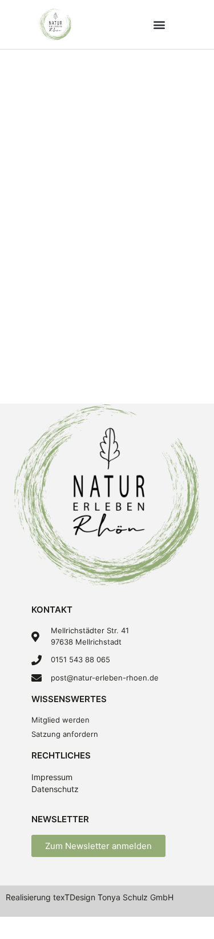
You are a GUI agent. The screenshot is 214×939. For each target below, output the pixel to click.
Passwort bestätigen (49, 309)
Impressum (51, 777)
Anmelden (159, 373)
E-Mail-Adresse (38, 211)
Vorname (24, 113)
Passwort (25, 260)
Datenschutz (55, 789)
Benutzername (36, 64)
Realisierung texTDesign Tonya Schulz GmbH (89, 897)
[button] (159, 24)
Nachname (28, 162)
